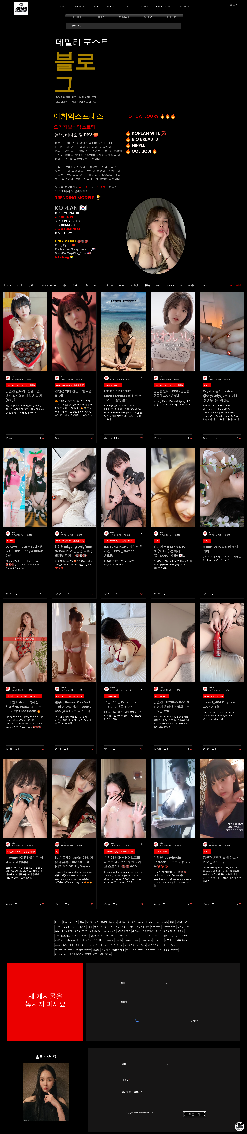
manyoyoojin (162, 922)
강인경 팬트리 (169, 931)
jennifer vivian (61, 954)
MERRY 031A (105, 954)
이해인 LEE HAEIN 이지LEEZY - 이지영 (23, 696)
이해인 (191, 285)
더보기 (204, 285)
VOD (157, 540)
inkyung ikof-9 (73, 940)
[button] (143, 5)
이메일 (124, 1002)
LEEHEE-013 (146, 940)
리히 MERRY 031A (154, 949)
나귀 (90, 926)
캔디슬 (109, 285)
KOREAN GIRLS (112, 696)
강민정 (96, 949)
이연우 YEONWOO (67, 213)
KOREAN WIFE (146, 133)
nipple (119, 940)
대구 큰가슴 (153, 945)
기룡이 (131, 926)
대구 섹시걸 (95, 931)
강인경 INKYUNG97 (67, 221)
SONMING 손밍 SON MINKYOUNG (120, 851)
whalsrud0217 (61, 945)
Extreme (113, 922)
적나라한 (131, 922)
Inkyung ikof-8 (108, 931)
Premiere (169, 285)
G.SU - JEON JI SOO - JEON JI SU (69, 696)
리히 (127, 935)
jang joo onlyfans (83, 949)
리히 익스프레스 (62, 935)
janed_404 (158, 940)
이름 (123, 983)
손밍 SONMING (65, 225)
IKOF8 (172, 945)
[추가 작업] (44, 378)
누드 (97, 922)
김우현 (180, 926)
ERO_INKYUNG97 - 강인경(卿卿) (21, 385)
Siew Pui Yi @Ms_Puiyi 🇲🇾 (73, 253)
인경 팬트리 (98, 940)
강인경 (89, 922)
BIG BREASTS (145, 139)
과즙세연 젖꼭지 (131, 940)
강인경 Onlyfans (70, 926)
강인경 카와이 (118, 949)
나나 (57, 931)
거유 (124, 926)
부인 (30, 285)
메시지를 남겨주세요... (133, 1092)
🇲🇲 (71, 257)
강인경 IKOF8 (91, 954)
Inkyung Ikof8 (169, 926)
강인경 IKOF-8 (76, 954)
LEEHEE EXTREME (48, 285)
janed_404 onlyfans (97, 945)
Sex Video (141, 945)
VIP (181, 285)
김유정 (134, 285)
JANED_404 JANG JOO (213, 696)
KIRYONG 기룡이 (160, 935)
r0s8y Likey (156, 926)
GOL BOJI (141, 151)
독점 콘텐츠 (148, 931)
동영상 (181, 931)
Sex (187, 926)
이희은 (151, 922)
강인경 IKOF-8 (123, 931)
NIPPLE (138, 145)
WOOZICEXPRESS (80, 935)
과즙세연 (110, 940)
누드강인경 (129, 945)
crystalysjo (174, 935)
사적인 (97, 285)
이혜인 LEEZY (63, 233)
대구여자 (136, 931)
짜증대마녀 (170, 940)
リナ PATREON (115, 945)
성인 (186, 922)
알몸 (75, 285)
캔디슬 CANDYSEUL (67, 229)
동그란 (158, 931)
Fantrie (164, 945)
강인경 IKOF (67, 931)
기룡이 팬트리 (183, 940)
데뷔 (96, 926)
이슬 (117, 926)
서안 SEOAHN (64, 217)
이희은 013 (59, 940)
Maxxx (122, 285)
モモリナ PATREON (78, 945)
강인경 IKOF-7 (81, 931)
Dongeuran (136, 935)
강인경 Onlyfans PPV (100, 935)
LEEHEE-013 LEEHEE (64, 949)
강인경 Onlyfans (171, 949)
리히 (172, 922)
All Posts (7, 285)
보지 (76, 922)
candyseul (142, 922)
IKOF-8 (147, 935)
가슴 (82, 922)
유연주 (184, 935)
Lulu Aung (62, 257)
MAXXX (10, 540)
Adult (20, 285)
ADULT (207, 385)
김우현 (120, 935)
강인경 (179, 922)
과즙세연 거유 (142, 926)
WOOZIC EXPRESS (113, 385)
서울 (85, 285)
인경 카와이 (86, 940)
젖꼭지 (104, 922)
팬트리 (83, 926)
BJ (157, 285)
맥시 (65, 285)
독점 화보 (105, 949)
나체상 (147, 285)
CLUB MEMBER (161, 851)
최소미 (58, 926)
